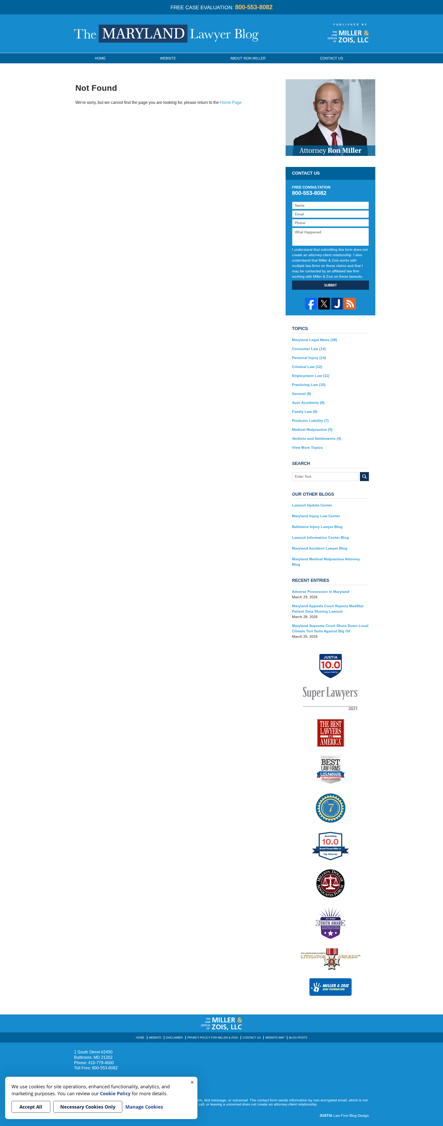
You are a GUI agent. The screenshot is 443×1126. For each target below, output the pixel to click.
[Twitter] (324, 304)
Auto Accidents (308, 403)
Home (100, 58)
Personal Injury (309, 358)
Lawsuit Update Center (312, 505)
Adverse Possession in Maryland (320, 592)
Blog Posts (298, 1037)
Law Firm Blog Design (344, 1115)
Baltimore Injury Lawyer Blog (317, 527)
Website (168, 58)
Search (364, 476)
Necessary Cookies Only (87, 1107)
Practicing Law (309, 385)
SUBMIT (330, 285)
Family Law (304, 412)
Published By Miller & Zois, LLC (348, 33)
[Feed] (350, 304)
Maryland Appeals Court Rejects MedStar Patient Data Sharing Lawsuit (328, 608)
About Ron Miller (248, 58)
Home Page (231, 102)
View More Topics (307, 447)
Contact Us (252, 1037)
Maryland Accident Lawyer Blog (319, 548)
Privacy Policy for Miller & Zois (212, 1037)
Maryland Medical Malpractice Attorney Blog (326, 561)
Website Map (274, 1037)
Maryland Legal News (314, 340)
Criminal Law (307, 367)
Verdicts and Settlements (316, 438)
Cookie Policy (115, 1093)
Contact (331, 58)
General (301, 394)
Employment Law (310, 376)
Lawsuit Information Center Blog (320, 537)
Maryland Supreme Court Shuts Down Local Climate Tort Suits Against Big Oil (330, 628)
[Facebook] (311, 304)
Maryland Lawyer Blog (166, 34)
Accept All (30, 1107)
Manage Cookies (144, 1107)
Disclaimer (174, 1037)
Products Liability (310, 420)
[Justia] (337, 304)
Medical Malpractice (312, 429)
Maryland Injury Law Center (316, 516)
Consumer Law (309, 349)
